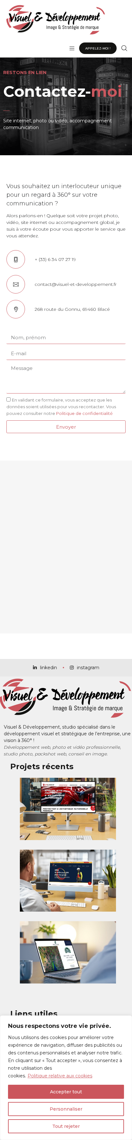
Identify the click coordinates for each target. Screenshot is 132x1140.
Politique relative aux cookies (60, 1076)
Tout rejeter (66, 1126)
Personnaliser (66, 1109)
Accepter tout (66, 1092)
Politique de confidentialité (84, 413)
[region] (66, 1077)
